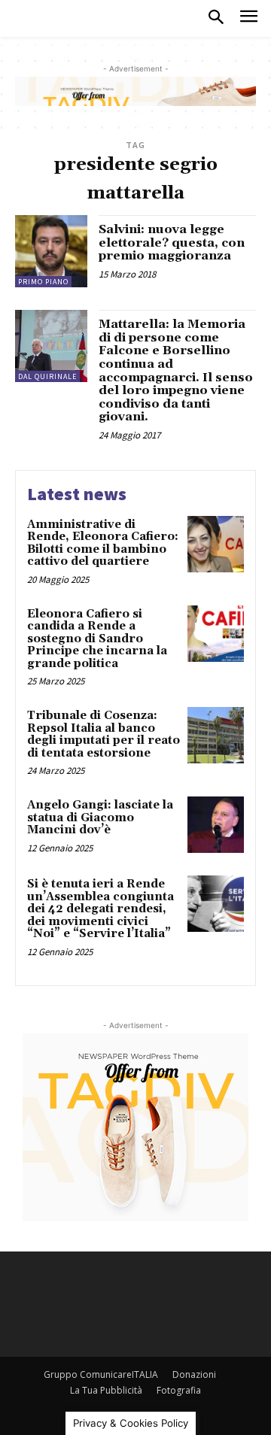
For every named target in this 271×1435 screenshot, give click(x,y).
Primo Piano (43, 282)
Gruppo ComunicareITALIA (101, 1374)
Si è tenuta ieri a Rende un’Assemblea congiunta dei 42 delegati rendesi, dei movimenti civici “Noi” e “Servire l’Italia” (100, 909)
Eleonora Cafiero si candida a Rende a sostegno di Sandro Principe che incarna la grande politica (97, 639)
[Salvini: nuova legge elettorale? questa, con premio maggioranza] (51, 251)
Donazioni (194, 1374)
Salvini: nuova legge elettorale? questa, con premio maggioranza (172, 242)
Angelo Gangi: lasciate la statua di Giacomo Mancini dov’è (100, 817)
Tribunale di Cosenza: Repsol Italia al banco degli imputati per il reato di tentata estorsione (103, 734)
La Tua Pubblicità (106, 1390)
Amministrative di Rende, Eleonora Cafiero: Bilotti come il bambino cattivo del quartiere (102, 543)
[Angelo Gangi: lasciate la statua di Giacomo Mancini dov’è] (215, 824)
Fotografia (179, 1390)
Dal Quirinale (47, 376)
